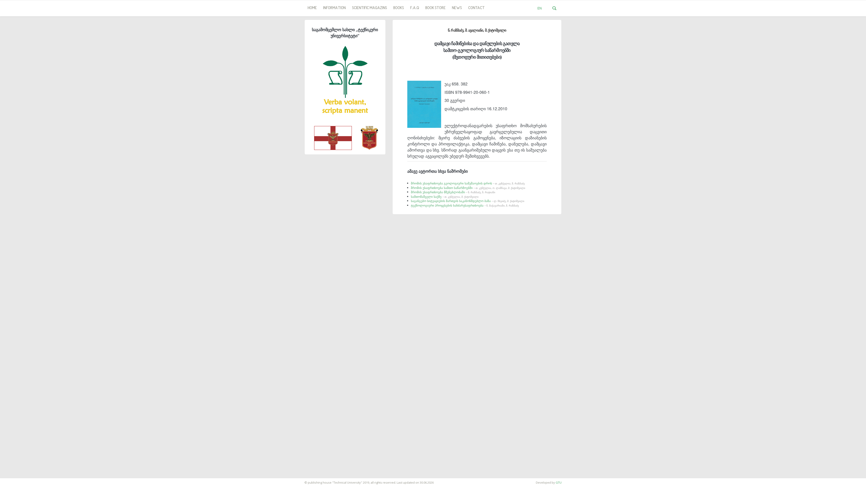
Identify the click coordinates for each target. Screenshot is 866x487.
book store (435, 8)
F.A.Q (414, 8)
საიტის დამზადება (13, 480)
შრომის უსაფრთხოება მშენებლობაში (453, 192)
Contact (476, 8)
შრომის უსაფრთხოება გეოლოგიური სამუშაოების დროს (468, 183)
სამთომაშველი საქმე (445, 196)
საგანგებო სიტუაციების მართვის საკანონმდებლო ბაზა (467, 201)
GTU (559, 482)
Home (312, 8)
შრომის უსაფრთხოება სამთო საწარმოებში (468, 188)
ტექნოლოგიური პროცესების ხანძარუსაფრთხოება (465, 205)
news (457, 8)
